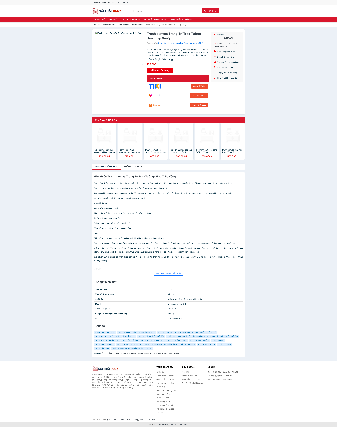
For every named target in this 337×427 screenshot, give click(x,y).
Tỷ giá (108, 419)
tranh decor (190, 344)
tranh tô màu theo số (206, 344)
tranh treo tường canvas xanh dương (146, 344)
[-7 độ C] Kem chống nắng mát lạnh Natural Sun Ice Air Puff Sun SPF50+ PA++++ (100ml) (140, 353)
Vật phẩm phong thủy (155, 19)
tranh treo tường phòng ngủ (204, 332)
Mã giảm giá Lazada (165, 405)
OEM (160, 43)
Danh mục (106, 2)
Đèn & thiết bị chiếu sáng (182, 19)
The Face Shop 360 (121, 419)
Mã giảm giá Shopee (165, 409)
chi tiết (134, 166)
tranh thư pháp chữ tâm (227, 336)
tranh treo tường (165, 332)
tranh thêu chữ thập (155, 336)
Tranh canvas (136, 25)
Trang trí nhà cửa (131, 19)
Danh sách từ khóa (164, 398)
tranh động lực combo (104, 344)
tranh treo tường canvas (176, 340)
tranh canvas (122, 344)
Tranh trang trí (123, 25)
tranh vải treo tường (146, 332)
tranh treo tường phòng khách (108, 336)
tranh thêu (99, 340)
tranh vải (141, 336)
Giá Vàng (134, 419)
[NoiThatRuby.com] (107, 10)
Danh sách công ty (164, 394)
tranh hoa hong (224, 344)
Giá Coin (151, 419)
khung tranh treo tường (105, 332)
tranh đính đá (130, 332)
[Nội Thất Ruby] (105, 369)
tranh (119, 332)
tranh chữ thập (112, 340)
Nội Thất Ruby (181, 424)
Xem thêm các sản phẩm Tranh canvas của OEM (183, 43)
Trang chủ (96, 2)
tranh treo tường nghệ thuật (179, 336)
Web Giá (143, 419)
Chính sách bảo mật (165, 376)
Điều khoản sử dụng (165, 379)
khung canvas (218, 340)
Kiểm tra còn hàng (160, 70)
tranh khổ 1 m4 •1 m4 (173, 344)
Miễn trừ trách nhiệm (165, 383)
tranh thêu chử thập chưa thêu (134, 340)
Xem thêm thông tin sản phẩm (168, 273)
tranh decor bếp (157, 340)
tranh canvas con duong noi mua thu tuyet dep (132, 348)
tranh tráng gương (182, 332)
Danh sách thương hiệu (166, 390)
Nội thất (113, 19)
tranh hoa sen (129, 336)
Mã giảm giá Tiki (163, 401)
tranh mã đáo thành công (204, 336)
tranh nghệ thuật (102, 348)
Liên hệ (125, 2)
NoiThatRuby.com (165, 424)
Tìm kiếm (211, 10)
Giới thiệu (116, 2)
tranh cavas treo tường (199, 340)
